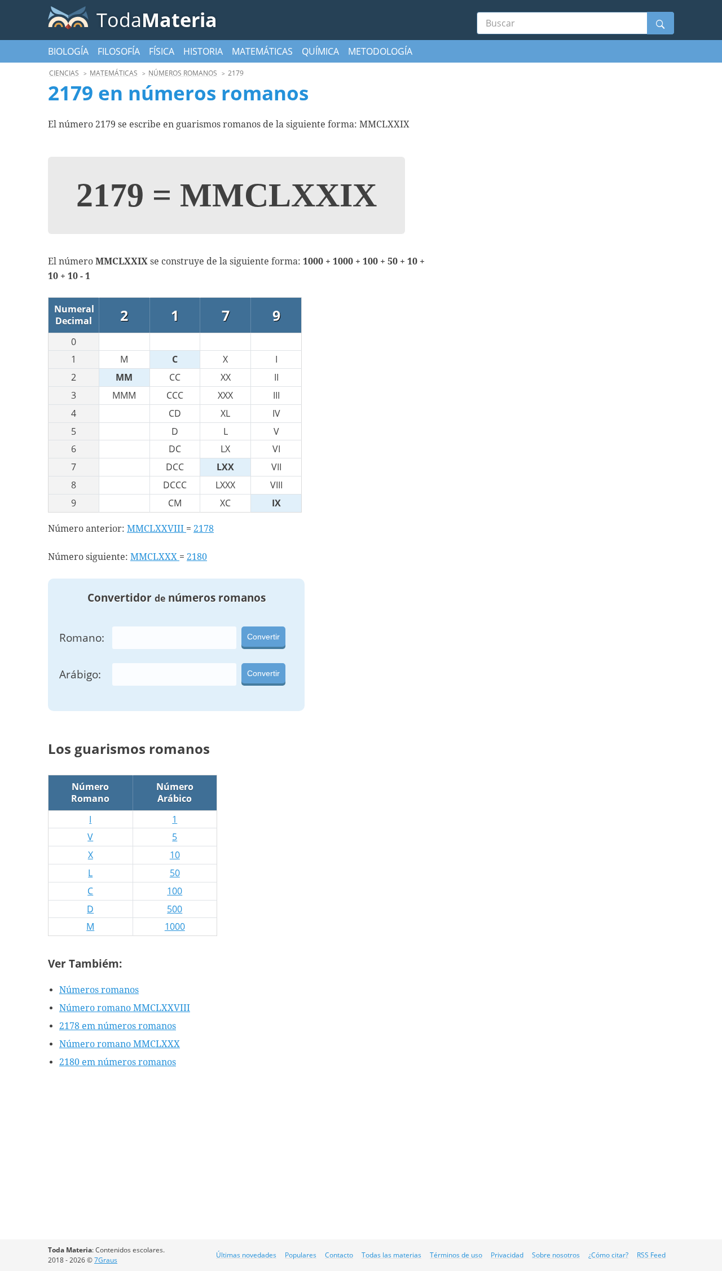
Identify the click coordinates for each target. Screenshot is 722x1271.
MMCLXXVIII (156, 528)
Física (161, 51)
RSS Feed (651, 1255)
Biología (68, 51)
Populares (300, 1255)
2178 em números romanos (117, 1026)
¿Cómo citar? (608, 1255)
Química (320, 51)
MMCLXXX (154, 556)
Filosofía (119, 51)
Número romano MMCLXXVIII (124, 1008)
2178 (203, 528)
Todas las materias (391, 1255)
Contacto (339, 1255)
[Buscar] (660, 23)
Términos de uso (456, 1255)
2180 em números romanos (117, 1062)
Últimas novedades (246, 1255)
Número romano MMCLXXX (119, 1044)
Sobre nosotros (556, 1255)
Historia (203, 51)
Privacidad (507, 1255)
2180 (197, 556)
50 (175, 873)
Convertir (263, 636)
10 (175, 855)
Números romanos (99, 990)
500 (174, 909)
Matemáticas (262, 51)
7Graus (105, 1260)
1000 (175, 926)
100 (174, 891)
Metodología (380, 51)
